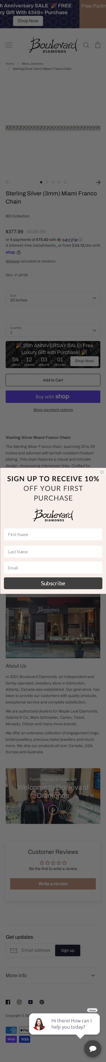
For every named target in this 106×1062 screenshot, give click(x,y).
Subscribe (53, 583)
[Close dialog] (101, 472)
